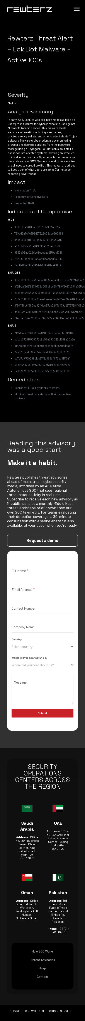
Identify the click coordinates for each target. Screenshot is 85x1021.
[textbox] (41, 646)
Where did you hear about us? (29, 657)
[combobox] (42, 646)
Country (17, 639)
